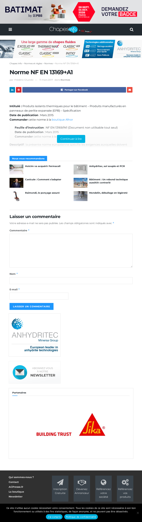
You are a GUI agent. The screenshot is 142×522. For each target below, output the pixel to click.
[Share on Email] (129, 90)
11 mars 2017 (46, 79)
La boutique (16, 491)
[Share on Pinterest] (18, 90)
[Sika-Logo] (71, 425)
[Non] (137, 513)
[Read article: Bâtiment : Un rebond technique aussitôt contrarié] (80, 183)
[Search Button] (131, 29)
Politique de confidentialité (81, 516)
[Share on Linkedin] (12, 90)
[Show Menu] (10, 29)
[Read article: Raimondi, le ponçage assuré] (16, 196)
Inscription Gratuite (60, 490)
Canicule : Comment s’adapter (43, 179)
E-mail (15, 289)
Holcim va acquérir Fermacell (42, 166)
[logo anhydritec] (35, 334)
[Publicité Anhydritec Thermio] (71, 48)
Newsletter (16, 496)
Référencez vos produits (125, 492)
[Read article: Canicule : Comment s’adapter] (16, 183)
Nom (14, 273)
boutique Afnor (62, 119)
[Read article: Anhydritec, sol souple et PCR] (80, 169)
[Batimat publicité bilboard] (71, 11)
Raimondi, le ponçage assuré (42, 192)
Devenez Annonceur (82, 490)
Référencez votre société (103, 492)
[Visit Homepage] (71, 29)
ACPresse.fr (16, 486)
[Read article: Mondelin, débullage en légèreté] (80, 196)
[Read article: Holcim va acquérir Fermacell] (16, 169)
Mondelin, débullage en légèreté (108, 192)
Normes (65, 79)
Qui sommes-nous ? (21, 477)
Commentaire (20, 230)
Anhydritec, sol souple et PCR (107, 166)
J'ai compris (54, 516)
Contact (14, 482)
